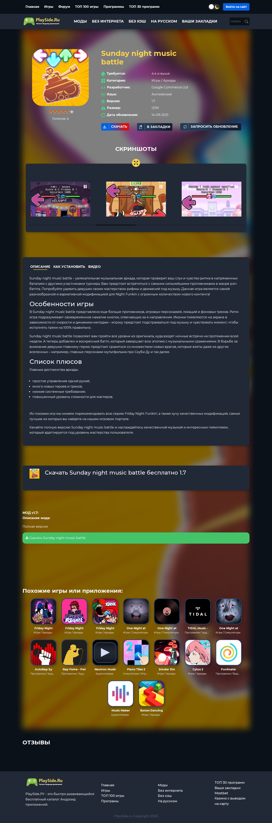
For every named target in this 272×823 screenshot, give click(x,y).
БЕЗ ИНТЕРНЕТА (108, 21)
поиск (236, 21)
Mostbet (221, 793)
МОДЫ (80, 21)
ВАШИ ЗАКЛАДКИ (199, 21)
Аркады (169, 80)
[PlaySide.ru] (42, 21)
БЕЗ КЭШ (137, 21)
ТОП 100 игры (87, 7)
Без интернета (170, 790)
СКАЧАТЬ (119, 127)
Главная (32, 7)
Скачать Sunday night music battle (57, 538)
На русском (167, 801)
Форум (64, 7)
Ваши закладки (228, 788)
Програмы (110, 801)
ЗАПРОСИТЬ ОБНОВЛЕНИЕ (214, 127)
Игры (48, 7)
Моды (163, 785)
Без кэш (165, 796)
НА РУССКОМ (164, 21)
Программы (114, 7)
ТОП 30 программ (144, 7)
